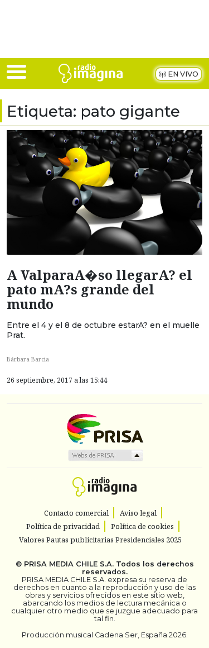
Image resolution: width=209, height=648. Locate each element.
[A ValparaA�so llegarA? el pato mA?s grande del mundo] (104, 191)
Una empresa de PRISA (105, 428)
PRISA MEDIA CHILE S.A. (69, 564)
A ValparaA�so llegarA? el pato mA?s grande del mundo (99, 289)
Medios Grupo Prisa (105, 455)
